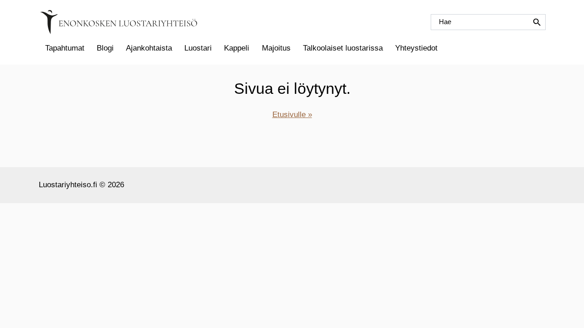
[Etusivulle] (118, 22)
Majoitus (276, 48)
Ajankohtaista (149, 48)
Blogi (105, 48)
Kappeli (236, 48)
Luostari (198, 48)
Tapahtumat (64, 48)
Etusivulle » (292, 114)
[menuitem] (64, 48)
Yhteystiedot (416, 48)
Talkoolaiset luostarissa (343, 48)
